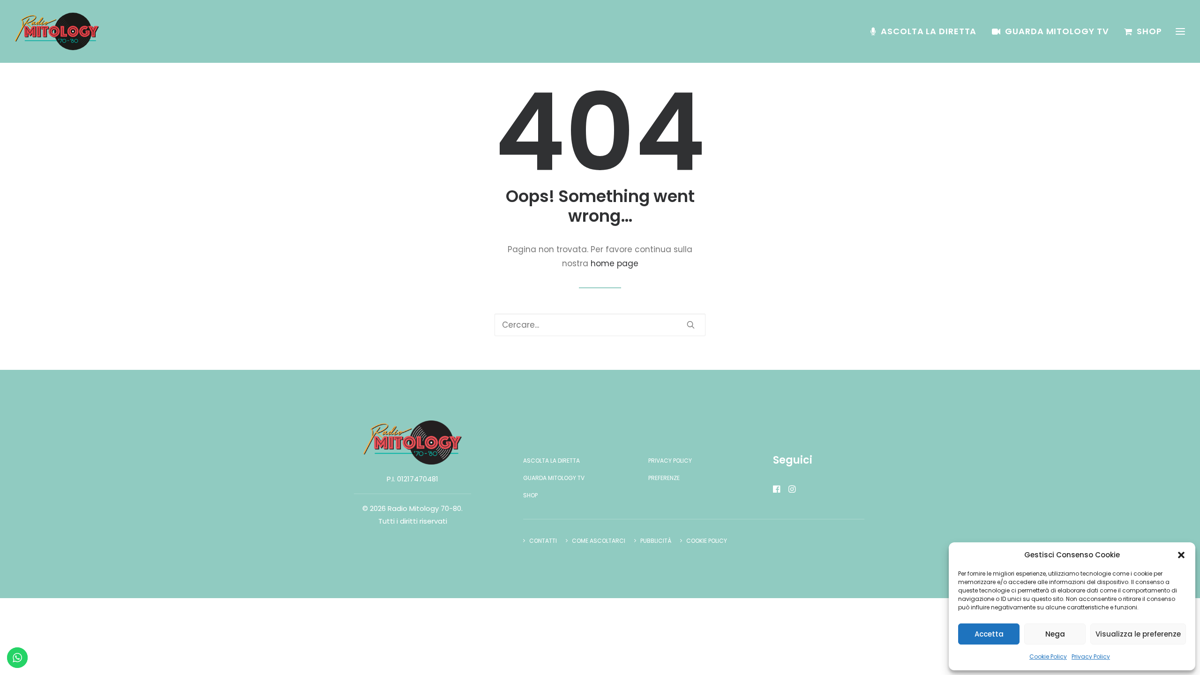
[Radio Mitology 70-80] (57, 31)
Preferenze (664, 478)
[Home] (412, 442)
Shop (1149, 31)
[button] (1181, 555)
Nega (1055, 634)
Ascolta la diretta (928, 31)
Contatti (543, 541)
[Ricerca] (600, 325)
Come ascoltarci (598, 541)
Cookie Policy (1048, 656)
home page (614, 263)
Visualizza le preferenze (1138, 634)
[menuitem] (926, 31)
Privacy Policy (1091, 656)
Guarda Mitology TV (1057, 31)
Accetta (989, 634)
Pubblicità (655, 541)
